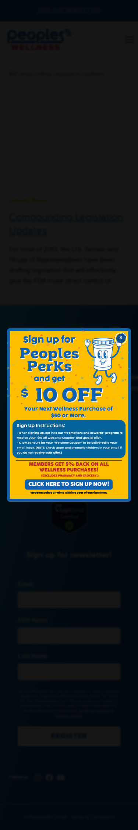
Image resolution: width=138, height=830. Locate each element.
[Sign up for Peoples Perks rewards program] (69, 415)
